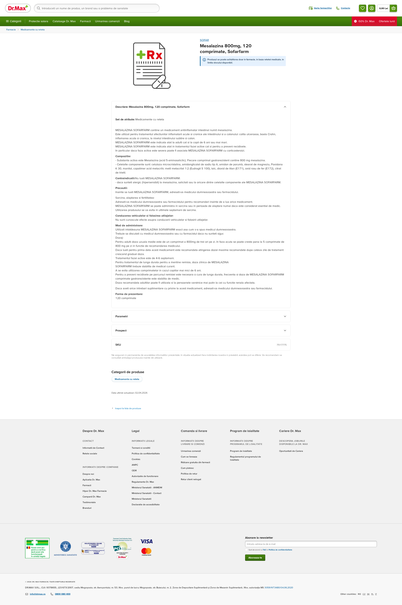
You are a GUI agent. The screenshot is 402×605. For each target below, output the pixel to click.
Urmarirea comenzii (107, 21)
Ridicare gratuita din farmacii (195, 462)
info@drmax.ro (38, 594)
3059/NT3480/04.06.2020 (278, 587)
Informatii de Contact (93, 447)
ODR (134, 470)
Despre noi (88, 474)
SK (368, 594)
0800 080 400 (62, 594)
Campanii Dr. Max (92, 496)
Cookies (136, 459)
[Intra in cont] (371, 8)
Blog (127, 21)
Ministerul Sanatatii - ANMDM (147, 487)
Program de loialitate (241, 451)
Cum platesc (187, 468)
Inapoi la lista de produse (128, 408)
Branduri (87, 508)
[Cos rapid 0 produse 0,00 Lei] (393, 8)
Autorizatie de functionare (145, 476)
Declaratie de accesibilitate (146, 504)
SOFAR (204, 40)
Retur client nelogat (191, 479)
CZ (364, 594)
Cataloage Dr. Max (64, 21)
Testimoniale (89, 502)
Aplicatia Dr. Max (91, 479)
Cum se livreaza (189, 456)
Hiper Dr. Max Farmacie (95, 491)
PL (372, 594)
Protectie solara (38, 21)
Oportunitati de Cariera (291, 451)
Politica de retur (189, 473)
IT (376, 594)
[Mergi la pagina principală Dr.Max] (18, 8)
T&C (264, 550)
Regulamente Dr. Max (143, 481)
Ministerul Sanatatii (141, 498)
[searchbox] (97, 8)
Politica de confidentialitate (146, 453)
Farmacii (85, 21)
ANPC (135, 464)
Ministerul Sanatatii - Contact (146, 493)
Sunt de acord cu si (270, 550)
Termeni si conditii (141, 447)
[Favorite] (362, 8)
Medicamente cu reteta (127, 379)
